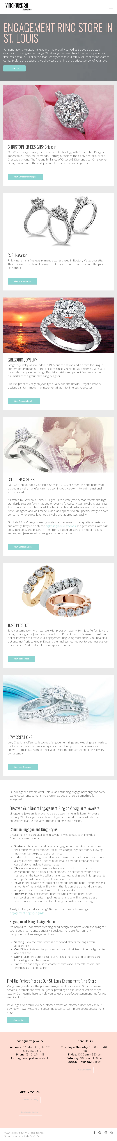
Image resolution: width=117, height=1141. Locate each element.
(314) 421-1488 (35, 1054)
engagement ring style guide (27, 913)
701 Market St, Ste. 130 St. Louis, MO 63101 (34, 1049)
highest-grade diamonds (61, 526)
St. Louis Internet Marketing (15, 1136)
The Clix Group (36, 1136)
